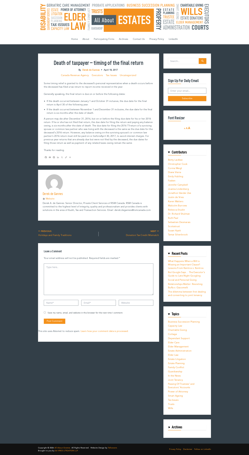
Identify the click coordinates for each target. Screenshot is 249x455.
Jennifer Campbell (178, 185)
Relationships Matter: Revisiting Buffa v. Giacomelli (185, 285)
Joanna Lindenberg (178, 189)
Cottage (172, 334)
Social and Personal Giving (182, 280)
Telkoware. (113, 447)
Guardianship (175, 371)
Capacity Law (175, 326)
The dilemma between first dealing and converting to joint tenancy (187, 293)
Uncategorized (128, 75)
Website (50, 199)
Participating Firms (104, 39)
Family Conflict (176, 367)
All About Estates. (62, 447)
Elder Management (178, 347)
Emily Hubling (175, 176)
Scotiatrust (174, 226)
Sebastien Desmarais (179, 222)
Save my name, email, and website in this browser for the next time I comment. (85, 312)
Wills (170, 408)
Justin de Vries (176, 197)
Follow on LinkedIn (202, 449)
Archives (123, 39)
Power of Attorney (178, 392)
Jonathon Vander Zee (179, 193)
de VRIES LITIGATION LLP (66, 450)
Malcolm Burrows (177, 206)
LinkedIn (173, 39)
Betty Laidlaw (175, 160)
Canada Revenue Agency (75, 75)
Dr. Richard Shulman (179, 214)
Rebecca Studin (176, 210)
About (85, 39)
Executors (97, 75)
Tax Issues (111, 75)
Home (74, 39)
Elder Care (173, 342)
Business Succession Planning (184, 322)
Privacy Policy (156, 39)
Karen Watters (175, 201)
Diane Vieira (174, 172)
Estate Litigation (177, 359)
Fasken (172, 181)
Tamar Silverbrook (178, 235)
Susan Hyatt (174, 230)
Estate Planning (176, 363)
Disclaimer (187, 449)
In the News (174, 376)
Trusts (171, 404)
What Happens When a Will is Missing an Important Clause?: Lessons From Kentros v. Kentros (185, 264)
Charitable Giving (177, 330)
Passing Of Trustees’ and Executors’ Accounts (181, 385)
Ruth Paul (173, 218)
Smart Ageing (175, 396)
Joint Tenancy (175, 380)
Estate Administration (180, 351)
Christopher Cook (177, 164)
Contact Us (139, 39)
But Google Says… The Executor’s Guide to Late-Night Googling (186, 274)
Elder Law (173, 355)
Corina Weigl (175, 168)
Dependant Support (179, 338)
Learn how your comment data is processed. (105, 331)
